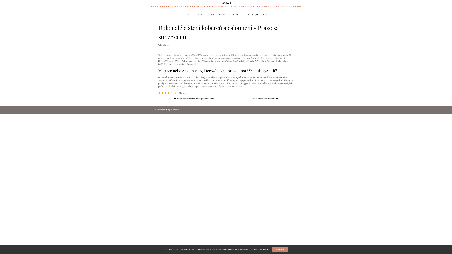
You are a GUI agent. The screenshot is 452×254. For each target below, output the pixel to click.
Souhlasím (279, 249)
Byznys (188, 15)
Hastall (226, 3)
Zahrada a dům (251, 15)
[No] (449, 249)
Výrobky (234, 15)
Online (222, 15)
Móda (211, 15)
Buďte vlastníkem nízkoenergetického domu (195, 98)
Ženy (265, 15)
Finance (200, 15)
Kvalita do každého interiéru (263, 98)
